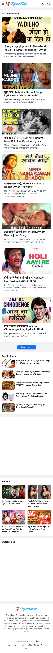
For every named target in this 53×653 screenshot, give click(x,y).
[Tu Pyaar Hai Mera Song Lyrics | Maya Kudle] (13, 492)
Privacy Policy (40, 645)
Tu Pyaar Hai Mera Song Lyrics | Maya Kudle (13, 502)
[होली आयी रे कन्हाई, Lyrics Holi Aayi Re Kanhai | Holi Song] (26, 216)
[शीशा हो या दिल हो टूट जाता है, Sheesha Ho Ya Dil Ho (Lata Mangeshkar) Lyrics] (26, 30)
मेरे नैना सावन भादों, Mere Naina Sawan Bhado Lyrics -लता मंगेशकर (24, 185)
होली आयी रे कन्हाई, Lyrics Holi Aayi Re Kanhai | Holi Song (24, 233)
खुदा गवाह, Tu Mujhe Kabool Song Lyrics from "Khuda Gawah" (23, 94)
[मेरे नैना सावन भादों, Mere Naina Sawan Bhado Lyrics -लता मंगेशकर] (26, 167)
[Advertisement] (26, 446)
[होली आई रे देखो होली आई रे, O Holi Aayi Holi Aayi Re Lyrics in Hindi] (26, 261)
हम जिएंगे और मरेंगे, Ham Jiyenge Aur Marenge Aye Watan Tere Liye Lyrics (33, 362)
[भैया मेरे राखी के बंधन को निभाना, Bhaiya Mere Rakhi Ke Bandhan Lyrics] (26, 121)
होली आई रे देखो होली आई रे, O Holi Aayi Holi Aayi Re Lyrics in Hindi (24, 279)
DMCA (26, 648)
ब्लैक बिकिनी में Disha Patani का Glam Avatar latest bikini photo (39, 504)
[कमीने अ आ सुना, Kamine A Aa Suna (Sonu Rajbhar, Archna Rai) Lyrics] (13, 517)
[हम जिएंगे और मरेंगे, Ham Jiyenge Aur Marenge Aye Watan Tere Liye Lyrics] (8, 363)
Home (9, 645)
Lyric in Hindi (34, 641)
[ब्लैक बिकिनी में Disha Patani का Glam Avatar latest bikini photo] (39, 492)
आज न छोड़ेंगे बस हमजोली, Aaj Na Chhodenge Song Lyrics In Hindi (23, 327)
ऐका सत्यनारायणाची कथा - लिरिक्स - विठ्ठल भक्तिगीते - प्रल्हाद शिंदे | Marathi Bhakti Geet (33, 384)
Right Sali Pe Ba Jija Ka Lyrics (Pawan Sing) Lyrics (38, 529)
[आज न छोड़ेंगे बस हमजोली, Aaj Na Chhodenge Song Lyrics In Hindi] (26, 310)
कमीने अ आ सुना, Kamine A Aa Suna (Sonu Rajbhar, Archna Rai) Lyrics (13, 529)
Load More (25, 347)
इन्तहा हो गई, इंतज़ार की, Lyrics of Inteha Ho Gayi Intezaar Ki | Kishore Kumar (31, 395)
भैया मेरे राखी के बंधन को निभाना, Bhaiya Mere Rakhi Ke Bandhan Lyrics (23, 139)
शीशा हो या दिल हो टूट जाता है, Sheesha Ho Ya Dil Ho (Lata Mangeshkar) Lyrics (25, 48)
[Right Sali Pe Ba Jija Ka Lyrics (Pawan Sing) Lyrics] (39, 517)
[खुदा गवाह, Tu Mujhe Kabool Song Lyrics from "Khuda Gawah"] (26, 76)
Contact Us (27, 645)
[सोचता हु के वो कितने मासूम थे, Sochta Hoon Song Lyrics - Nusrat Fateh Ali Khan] (8, 374)
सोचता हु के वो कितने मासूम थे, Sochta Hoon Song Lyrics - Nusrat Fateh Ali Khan (33, 373)
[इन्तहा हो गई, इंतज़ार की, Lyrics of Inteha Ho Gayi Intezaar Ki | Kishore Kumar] (8, 396)
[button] (3, 4)
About (17, 645)
